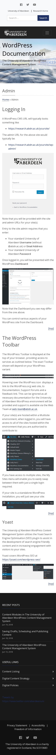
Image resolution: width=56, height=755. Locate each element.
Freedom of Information (28, 729)
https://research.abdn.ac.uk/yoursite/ (29, 128)
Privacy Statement (17, 725)
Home (5, 99)
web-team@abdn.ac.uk (24, 409)
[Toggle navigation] (47, 33)
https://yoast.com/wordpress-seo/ (21, 559)
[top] (51, 328)
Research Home (40, 11)
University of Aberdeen (18, 11)
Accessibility (38, 725)
